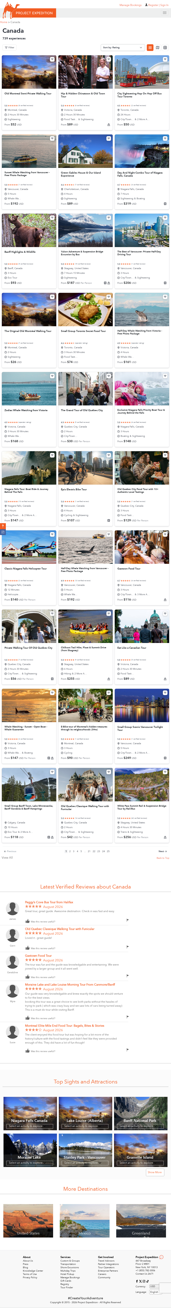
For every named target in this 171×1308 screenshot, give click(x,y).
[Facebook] (137, 1281)
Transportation (68, 1264)
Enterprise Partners (108, 1270)
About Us (28, 1260)
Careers (102, 1274)
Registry (64, 1284)
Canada (15, 22)
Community (104, 1277)
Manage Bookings (70, 1277)
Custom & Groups (70, 1260)
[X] (141, 1281)
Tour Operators (106, 1267)
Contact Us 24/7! (144, 1273)
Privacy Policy (30, 1277)
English (154, 1292)
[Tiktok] (147, 1281)
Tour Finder (66, 1287)
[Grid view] (150, 47)
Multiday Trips (67, 1270)
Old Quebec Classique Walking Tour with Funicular (59, 929)
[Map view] (157, 47)
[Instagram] (144, 1281)
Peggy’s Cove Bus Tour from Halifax (49, 902)
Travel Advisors (106, 1260)
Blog (25, 1267)
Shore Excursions (69, 1267)
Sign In (164, 5)
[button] (3, 526)
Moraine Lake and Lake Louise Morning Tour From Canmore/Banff (70, 985)
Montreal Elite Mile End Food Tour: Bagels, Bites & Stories (64, 1026)
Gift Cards (65, 1280)
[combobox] (155, 1292)
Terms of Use (30, 1274)
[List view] (165, 47)
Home (5, 22)
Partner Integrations (108, 1264)
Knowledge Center (33, 1270)
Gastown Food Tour (38, 956)
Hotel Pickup (67, 1274)
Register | (154, 5)
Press (25, 1264)
